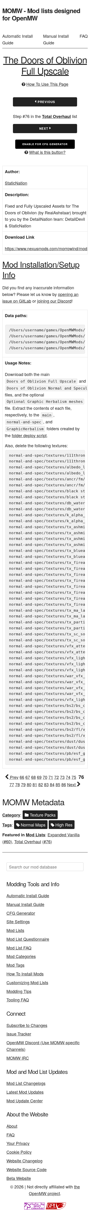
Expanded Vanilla (64, 834)
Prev (13, 777)
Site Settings (18, 921)
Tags (7, 825)
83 (46, 784)
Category (11, 815)
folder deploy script (29, 435)
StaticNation (16, 183)
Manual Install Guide (56, 39)
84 (52, 784)
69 (39, 777)
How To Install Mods (25, 974)
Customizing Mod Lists (27, 982)
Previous (45, 102)
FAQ (84, 36)
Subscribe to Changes (26, 1025)
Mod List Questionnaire (27, 939)
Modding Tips (18, 991)
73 (62, 777)
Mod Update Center (24, 1101)
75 (74, 777)
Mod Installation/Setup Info (40, 269)
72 (56, 777)
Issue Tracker (18, 1034)
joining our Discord (54, 301)
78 (17, 784)
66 (22, 777)
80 (29, 784)
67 (27, 777)
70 (45, 777)
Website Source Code (26, 1169)
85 (58, 784)
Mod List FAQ (18, 948)
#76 (47, 841)
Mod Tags (15, 965)
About (11, 1126)
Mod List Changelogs (25, 1083)
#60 (7, 841)
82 (40, 784)
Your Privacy (18, 1143)
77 (11, 784)
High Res (63, 825)
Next (44, 128)
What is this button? (47, 152)
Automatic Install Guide (17, 39)
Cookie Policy (19, 1152)
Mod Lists (35, 835)
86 (63, 784)
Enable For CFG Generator (45, 144)
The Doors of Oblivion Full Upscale (45, 65)
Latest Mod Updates (25, 1092)
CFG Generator (20, 913)
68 (33, 777)
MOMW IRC (17, 1058)
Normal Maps (32, 825)
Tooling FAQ (17, 1000)
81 (35, 784)
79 (23, 784)
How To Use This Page (47, 84)
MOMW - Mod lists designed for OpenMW (41, 14)
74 (68, 777)
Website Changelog (24, 1161)
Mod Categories (21, 956)
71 (50, 777)
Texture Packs (42, 815)
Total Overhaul (56, 116)
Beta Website (18, 1178)
